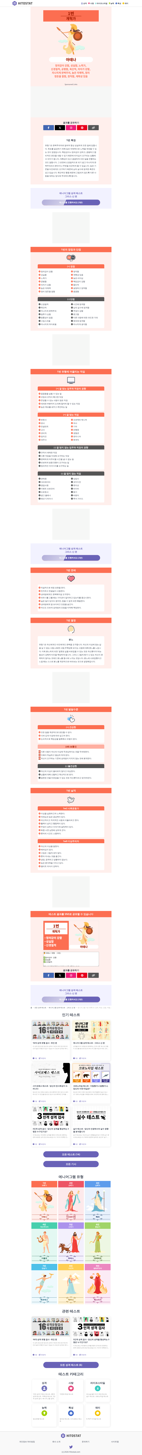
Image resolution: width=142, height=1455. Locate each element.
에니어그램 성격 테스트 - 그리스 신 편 (62, 1008)
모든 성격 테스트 (40, 1008)
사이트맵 (115, 1441)
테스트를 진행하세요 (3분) (71, 202)
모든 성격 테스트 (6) (71, 1364)
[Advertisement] (71, 101)
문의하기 (85, 1441)
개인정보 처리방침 (27, 1441)
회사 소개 (56, 1441)
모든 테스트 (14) (71, 1154)
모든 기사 (71, 1164)
